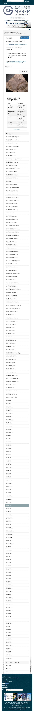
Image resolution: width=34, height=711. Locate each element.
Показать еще (17, 129)
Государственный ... (14, 32)
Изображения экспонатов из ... (10, 33)
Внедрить (24, 71)
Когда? (18, 26)
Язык (4, 1)
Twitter (9, 669)
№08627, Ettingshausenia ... (22, 33)
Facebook (10, 672)
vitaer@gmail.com (17, 705)
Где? (13, 26)
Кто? (23, 26)
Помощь (27, 1)
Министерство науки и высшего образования (17, 20)
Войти (5, 3)
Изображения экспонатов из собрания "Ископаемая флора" (16, 62)
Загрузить (25, 37)
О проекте (5, 676)
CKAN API (4, 680)
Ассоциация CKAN (7, 681)
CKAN (5, 687)
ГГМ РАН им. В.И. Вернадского (10, 678)
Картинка (9, 66)
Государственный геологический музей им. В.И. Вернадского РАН (19, 708)
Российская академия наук (17, 17)
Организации (6, 32)
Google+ (9, 665)
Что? (9, 26)
